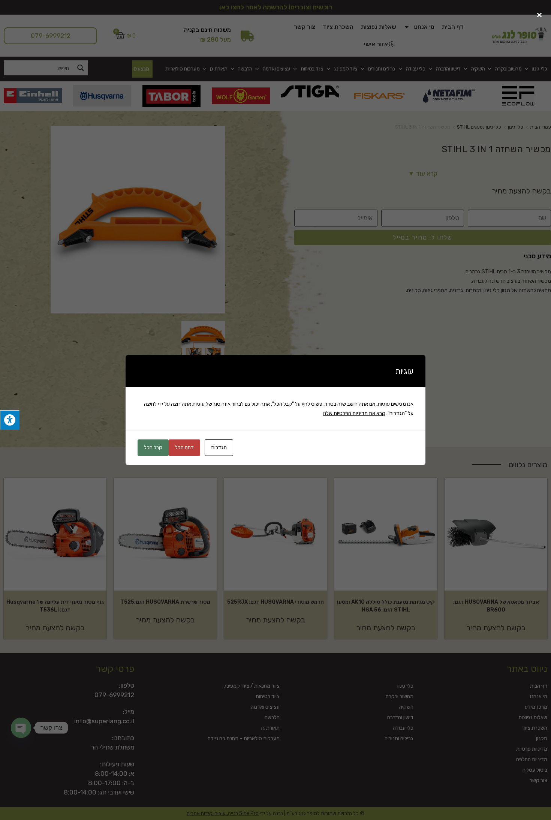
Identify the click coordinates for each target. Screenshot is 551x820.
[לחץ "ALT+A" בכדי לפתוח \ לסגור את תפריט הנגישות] (9, 420)
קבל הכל (153, 447)
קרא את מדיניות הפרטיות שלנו (354, 413)
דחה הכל (184, 447)
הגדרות (219, 447)
